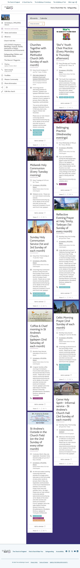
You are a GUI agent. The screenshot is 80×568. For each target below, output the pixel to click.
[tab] (40, 141)
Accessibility (60, 551)
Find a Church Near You (58, 8)
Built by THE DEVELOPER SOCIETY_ (59, 562)
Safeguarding (71, 8)
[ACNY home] (9, 8)
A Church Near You (27, 2)
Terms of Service (43, 562)
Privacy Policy (34, 562)
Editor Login (71, 2)
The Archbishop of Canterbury (43, 2)
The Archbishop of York (59, 2)
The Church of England (14, 2)
